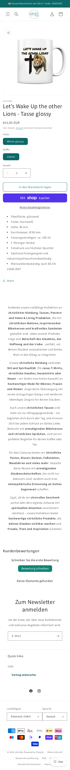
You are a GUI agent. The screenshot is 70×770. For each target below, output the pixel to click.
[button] (8, 14)
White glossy (15, 141)
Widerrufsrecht (55, 752)
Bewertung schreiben (35, 568)
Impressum (50, 764)
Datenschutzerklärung (27, 758)
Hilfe (11, 666)
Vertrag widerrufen (24, 675)
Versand (19, 128)
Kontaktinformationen (29, 764)
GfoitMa (19, 752)
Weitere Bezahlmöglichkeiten (35, 207)
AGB (44, 758)
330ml (11, 157)
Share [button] (10, 280)
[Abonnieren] (57, 636)
